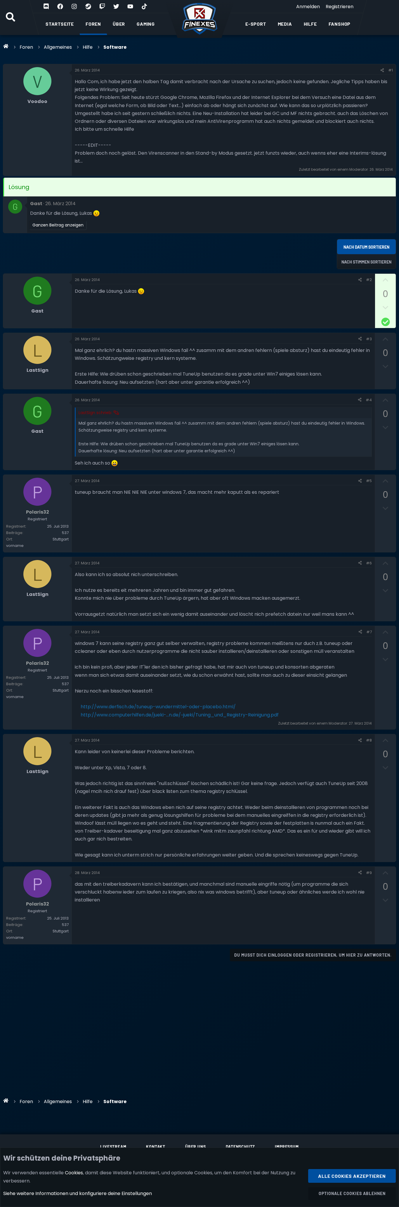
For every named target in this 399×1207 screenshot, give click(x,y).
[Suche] (10, 17)
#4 (369, 400)
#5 (369, 481)
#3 (369, 339)
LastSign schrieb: (95, 413)
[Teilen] (382, 70)
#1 (390, 70)
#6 (369, 563)
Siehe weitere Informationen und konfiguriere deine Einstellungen (77, 1193)
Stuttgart (61, 539)
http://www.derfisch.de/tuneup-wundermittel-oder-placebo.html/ (158, 706)
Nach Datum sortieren (366, 247)
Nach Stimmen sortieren (366, 261)
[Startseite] (6, 46)
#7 (369, 632)
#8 (369, 740)
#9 (369, 872)
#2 (369, 279)
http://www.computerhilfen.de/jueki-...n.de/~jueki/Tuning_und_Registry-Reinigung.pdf (180, 714)
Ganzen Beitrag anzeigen (58, 225)
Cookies (74, 1172)
